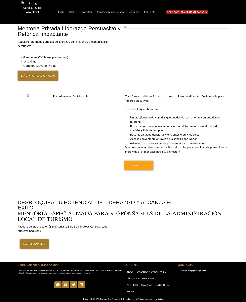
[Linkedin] (81, 284)
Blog (71, 12)
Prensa (131, 291)
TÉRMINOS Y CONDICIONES (140, 279)
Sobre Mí (149, 12)
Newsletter (85, 12)
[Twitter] (73, 284)
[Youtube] (65, 284)
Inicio (61, 12)
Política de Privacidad (139, 285)
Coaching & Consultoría (110, 12)
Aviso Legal (163, 285)
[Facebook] (58, 284)
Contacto (134, 12)
